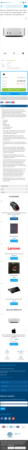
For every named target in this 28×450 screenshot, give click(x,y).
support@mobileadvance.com (6, 377)
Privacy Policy (11, 445)
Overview (3, 106)
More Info (14, 344)
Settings (4, 448)
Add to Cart (14, 240)
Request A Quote (14, 90)
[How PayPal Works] (11, 427)
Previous (1, 53)
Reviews (3, 192)
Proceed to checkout (13, 98)
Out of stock (14, 218)
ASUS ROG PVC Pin (14, 275)
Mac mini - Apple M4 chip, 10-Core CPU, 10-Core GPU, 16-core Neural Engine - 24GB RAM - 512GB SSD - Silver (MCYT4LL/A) (14, 336)
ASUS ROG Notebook (14, 236)
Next (26, 53)
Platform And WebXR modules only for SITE (14, 253)
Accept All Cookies (20, 448)
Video (2, 189)
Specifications (4, 186)
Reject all (11, 448)
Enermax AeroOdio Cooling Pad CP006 (14, 299)
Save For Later (23, 93)
